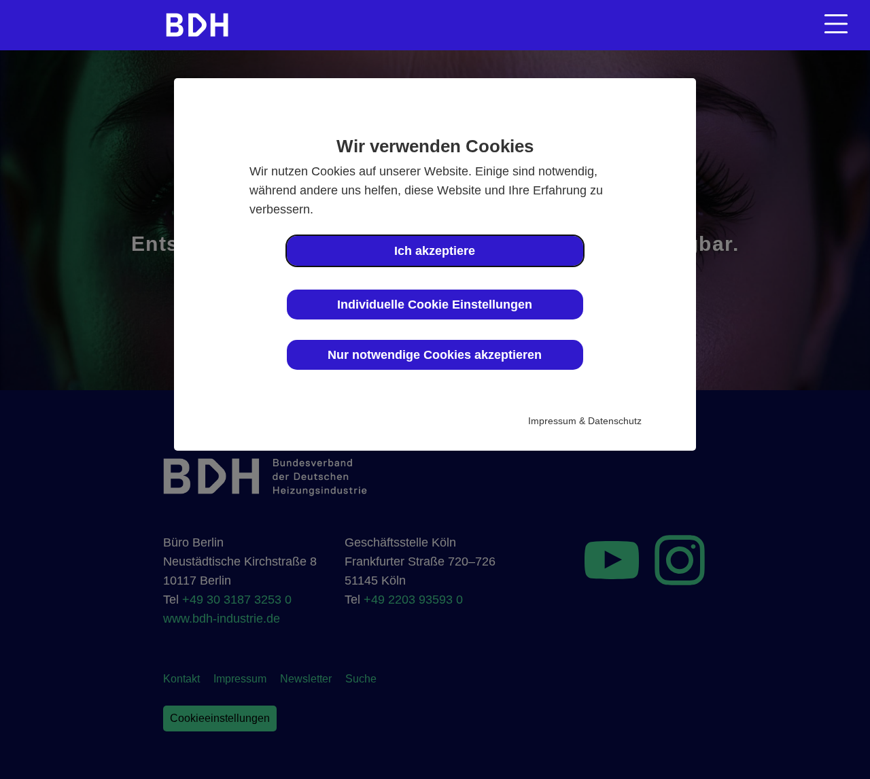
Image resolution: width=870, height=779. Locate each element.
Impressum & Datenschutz (585, 420)
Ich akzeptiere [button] (434, 251)
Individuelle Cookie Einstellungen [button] (434, 304)
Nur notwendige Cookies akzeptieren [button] (435, 355)
